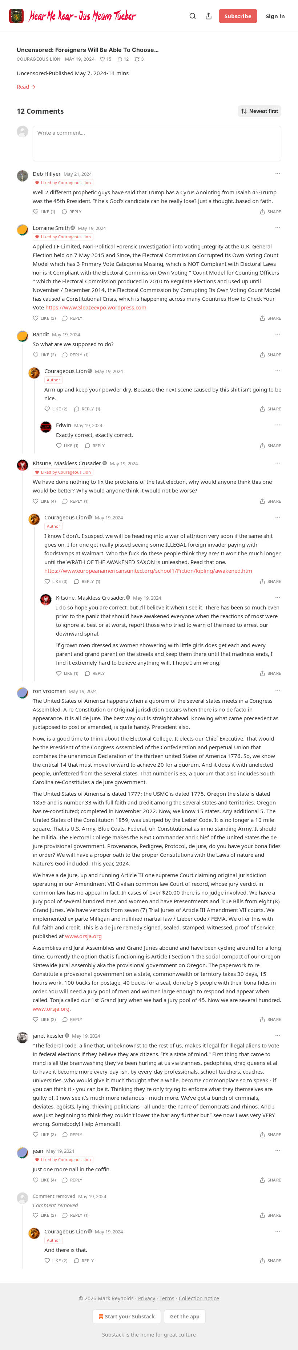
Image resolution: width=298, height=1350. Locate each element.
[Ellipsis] (277, 173)
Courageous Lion (39, 59)
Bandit (41, 334)
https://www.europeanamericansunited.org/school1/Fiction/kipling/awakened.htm (148, 570)
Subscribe (238, 16)
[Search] (192, 16)
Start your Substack (130, 1316)
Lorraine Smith (51, 227)
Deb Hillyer (47, 173)
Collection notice (199, 1298)
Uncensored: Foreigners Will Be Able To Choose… (88, 49)
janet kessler (48, 1035)
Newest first (263, 111)
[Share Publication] (208, 16)
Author (53, 379)
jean (38, 1150)
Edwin (63, 425)
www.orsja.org (83, 936)
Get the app (185, 1316)
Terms (167, 1298)
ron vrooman (49, 690)
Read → (26, 86)
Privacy (146, 1298)
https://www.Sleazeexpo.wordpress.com (95, 307)
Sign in (275, 16)
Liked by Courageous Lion (66, 182)
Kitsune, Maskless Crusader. (67, 463)
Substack (113, 1334)
